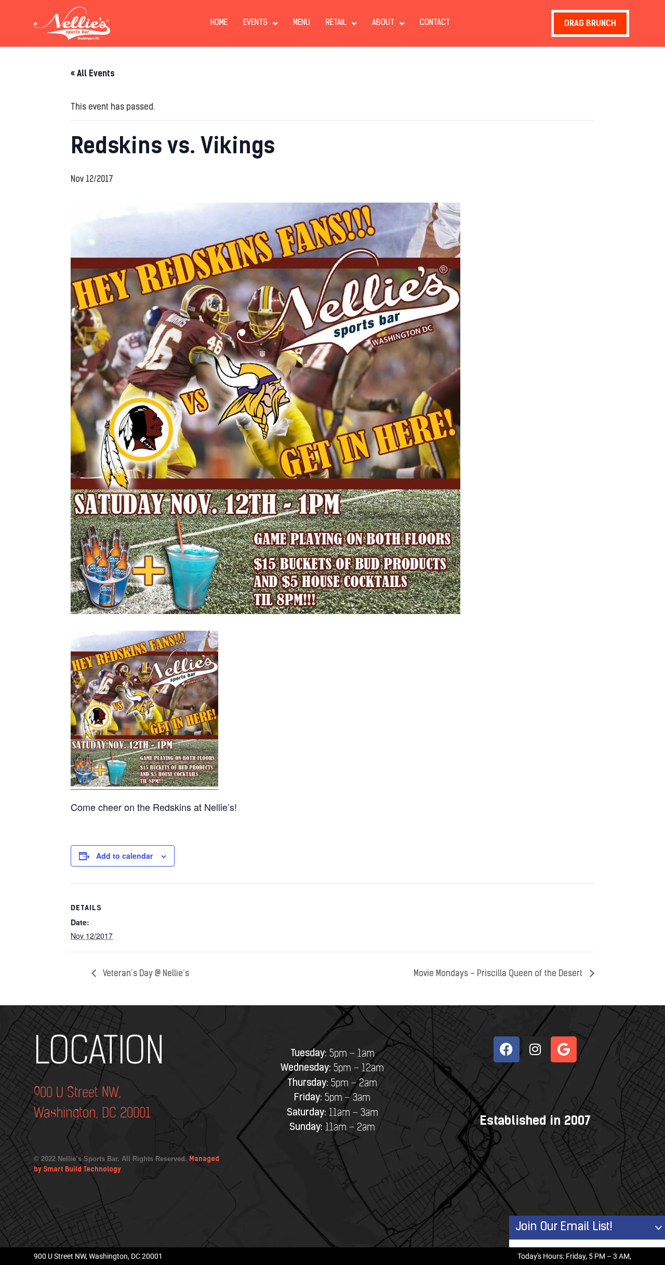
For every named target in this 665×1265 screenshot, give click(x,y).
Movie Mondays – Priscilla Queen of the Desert (499, 974)
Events (255, 23)
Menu (301, 23)
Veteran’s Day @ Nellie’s (145, 974)
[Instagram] (535, 1049)
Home (219, 23)
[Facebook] (507, 1049)
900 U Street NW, (77, 1093)
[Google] (564, 1049)
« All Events (93, 73)
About (383, 23)
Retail (336, 23)
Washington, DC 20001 (92, 1114)
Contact (435, 23)
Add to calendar (124, 855)
